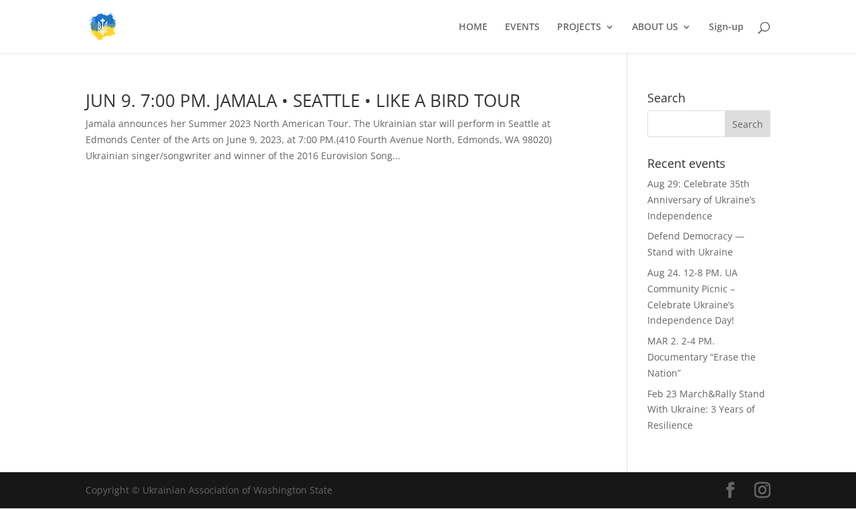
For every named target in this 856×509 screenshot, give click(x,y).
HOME (473, 27)
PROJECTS (579, 27)
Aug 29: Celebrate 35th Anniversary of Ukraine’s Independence (701, 199)
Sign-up (726, 27)
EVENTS (522, 27)
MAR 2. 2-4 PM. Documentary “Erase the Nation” (701, 356)
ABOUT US (655, 27)
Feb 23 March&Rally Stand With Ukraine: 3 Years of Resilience (706, 409)
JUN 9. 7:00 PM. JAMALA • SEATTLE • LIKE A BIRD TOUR (303, 100)
